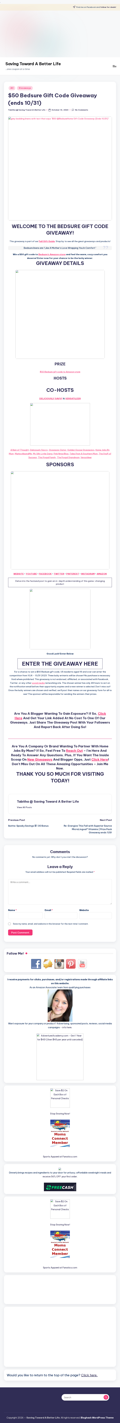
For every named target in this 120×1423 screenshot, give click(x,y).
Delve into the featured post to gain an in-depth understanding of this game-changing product (60, 582)
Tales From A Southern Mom (84, 453)
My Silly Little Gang (42, 453)
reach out (74, 751)
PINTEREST (72, 573)
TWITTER (59, 573)
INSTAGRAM (88, 573)
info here (67, 1027)
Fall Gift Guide (47, 241)
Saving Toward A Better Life (33, 63)
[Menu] (114, 66)
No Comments (81, 110)
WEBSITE (18, 573)
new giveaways (39, 759)
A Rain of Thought (19, 449)
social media (38, 683)
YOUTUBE (31, 573)
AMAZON (102, 573)
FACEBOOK (45, 573)
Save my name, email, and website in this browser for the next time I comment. (50, 924)
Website (84, 910)
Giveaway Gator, (58, 449)
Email (49, 910)
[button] (24, 807)
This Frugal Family (47, 457)
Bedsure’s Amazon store (52, 254)
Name (12, 910)
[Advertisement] (60, 34)
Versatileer (73, 398)
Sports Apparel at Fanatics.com (60, 1156)
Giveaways (25, 88)
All (11, 88)
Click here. (89, 1375)
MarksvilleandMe (23, 453)
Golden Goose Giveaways (80, 449)
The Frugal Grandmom (68, 457)
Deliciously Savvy (51, 398)
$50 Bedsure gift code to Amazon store (60, 371)
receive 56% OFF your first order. (60, 1176)
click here (99, 759)
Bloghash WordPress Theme (97, 1417)
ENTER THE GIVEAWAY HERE (60, 663)
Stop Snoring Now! (60, 1113)
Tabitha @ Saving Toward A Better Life (48, 801)
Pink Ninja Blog (61, 453)
